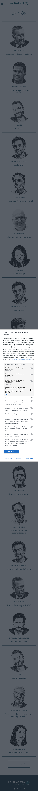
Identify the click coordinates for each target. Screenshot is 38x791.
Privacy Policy (29, 458)
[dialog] (19, 395)
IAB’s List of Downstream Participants (21, 359)
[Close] (34, 333)
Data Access (19, 458)
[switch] (31, 368)
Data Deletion (9, 458)
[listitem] (19, 364)
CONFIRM (11, 452)
